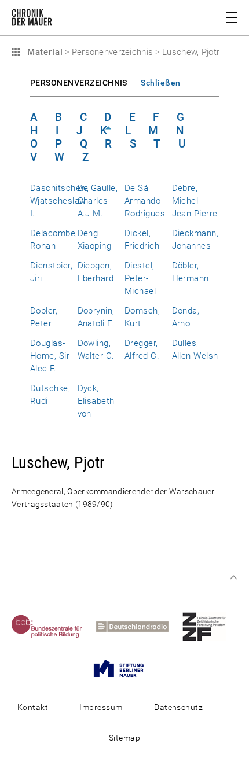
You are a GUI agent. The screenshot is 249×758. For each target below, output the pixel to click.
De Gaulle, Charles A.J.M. (98, 201)
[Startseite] (32, 19)
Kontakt (32, 707)
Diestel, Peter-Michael (140, 278)
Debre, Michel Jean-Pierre (195, 201)
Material (43, 52)
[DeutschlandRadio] (138, 626)
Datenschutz (178, 707)
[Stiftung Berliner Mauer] (124, 668)
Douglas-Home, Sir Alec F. (49, 356)
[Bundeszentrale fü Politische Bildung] (53, 626)
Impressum (100, 707)
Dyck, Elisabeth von (96, 401)
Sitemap (124, 737)
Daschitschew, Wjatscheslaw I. (59, 201)
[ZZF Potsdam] (209, 626)
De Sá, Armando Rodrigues (144, 201)
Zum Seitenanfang (233, 577)
